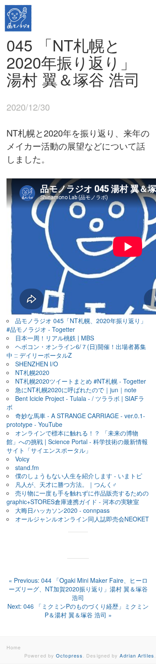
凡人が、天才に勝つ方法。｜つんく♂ (66, 484)
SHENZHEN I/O (36, 363)
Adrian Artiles (137, 655)
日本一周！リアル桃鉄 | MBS (54, 338)
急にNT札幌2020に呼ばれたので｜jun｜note (75, 389)
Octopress (69, 655)
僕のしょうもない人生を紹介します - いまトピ (78, 475)
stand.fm (27, 467)
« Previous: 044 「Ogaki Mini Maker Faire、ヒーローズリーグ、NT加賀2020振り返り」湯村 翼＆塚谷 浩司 (78, 589)
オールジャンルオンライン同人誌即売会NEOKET (82, 519)
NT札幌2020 (32, 372)
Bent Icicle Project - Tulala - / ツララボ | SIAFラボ (75, 402)
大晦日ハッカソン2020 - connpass (62, 510)
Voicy (22, 458)
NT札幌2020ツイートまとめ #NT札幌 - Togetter (80, 381)
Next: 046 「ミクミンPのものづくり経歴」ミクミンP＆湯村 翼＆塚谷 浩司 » (78, 610)
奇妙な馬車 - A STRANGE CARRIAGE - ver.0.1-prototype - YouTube (75, 420)
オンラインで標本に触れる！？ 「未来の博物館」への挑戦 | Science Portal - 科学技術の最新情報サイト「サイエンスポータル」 (77, 441)
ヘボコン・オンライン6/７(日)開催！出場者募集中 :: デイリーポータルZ (76, 350)
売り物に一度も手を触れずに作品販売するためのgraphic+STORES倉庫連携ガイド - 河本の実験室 (77, 497)
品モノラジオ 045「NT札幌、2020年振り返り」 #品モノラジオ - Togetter (76, 325)
